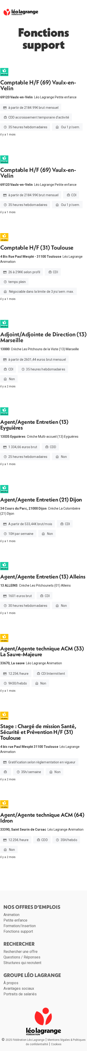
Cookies (56, 1044)
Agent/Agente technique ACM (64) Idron (42, 817)
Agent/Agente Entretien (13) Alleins (42, 576)
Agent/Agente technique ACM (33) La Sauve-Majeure (42, 651)
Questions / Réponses (21, 957)
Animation (11, 915)
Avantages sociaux (18, 988)
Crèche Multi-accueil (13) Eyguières (52, 436)
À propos (10, 983)
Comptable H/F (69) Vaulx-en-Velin (38, 85)
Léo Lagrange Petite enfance (55, 97)
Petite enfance (15, 920)
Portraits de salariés (20, 994)
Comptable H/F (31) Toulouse (37, 248)
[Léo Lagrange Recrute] (20, 10)
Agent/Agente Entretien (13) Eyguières (34, 425)
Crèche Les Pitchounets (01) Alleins (45, 585)
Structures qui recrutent (22, 963)
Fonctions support (18, 931)
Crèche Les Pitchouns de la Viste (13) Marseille (45, 349)
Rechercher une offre (20, 951)
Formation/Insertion (19, 926)
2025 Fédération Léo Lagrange (25, 1039)
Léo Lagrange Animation (44, 663)
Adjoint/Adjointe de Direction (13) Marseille (43, 337)
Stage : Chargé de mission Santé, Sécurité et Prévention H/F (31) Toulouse (38, 732)
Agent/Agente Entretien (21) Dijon (41, 499)
